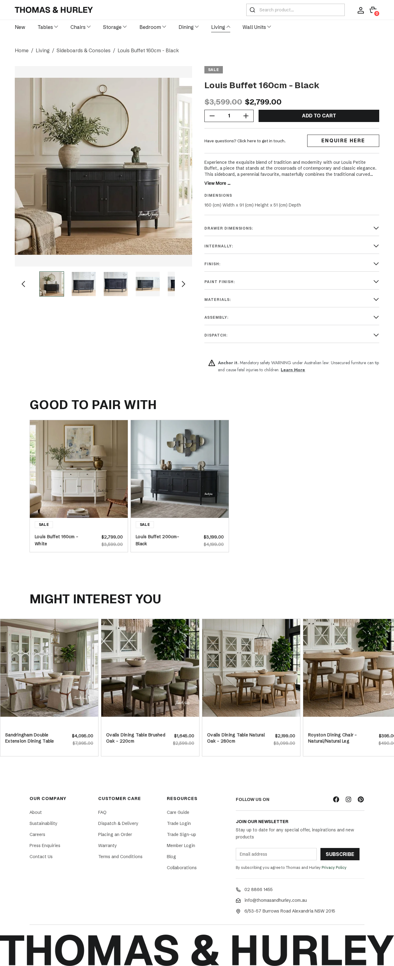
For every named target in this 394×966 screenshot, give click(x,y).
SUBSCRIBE (340, 854)
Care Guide (178, 812)
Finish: (212, 264)
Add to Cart (319, 115)
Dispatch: (216, 335)
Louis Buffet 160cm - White (56, 539)
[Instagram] (348, 799)
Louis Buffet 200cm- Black (157, 539)
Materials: (217, 299)
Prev (23, 284)
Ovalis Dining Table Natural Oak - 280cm (236, 738)
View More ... (217, 183)
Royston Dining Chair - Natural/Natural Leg (332, 738)
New (20, 27)
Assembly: (216, 317)
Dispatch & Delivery (118, 823)
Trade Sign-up (181, 834)
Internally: (218, 246)
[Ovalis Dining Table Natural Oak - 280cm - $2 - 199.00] (251, 668)
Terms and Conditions (120, 856)
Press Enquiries (45, 845)
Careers (37, 834)
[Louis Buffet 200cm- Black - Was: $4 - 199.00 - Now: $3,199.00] (180, 469)
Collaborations (182, 867)
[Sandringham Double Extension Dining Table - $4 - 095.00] (49, 668)
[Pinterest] (360, 799)
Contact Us (41, 856)
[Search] (252, 10)
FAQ (102, 812)
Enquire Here (343, 140)
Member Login (181, 845)
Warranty (107, 845)
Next (183, 284)
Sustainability (44, 823)
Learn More (293, 370)
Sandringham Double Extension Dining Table (29, 738)
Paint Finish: (219, 281)
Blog (171, 856)
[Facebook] (336, 799)
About (36, 812)
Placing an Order (115, 834)
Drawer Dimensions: (228, 228)
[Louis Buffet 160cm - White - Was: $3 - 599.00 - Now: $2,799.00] (79, 469)
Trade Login (179, 823)
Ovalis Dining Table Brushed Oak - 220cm (135, 738)
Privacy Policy (334, 867)
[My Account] (361, 10)
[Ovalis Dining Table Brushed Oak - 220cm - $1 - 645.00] (150, 668)
